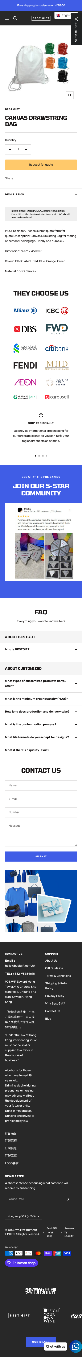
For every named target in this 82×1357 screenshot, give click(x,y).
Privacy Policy (54, 996)
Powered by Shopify (70, 1232)
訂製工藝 (11, 1156)
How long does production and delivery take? (37, 711)
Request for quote (41, 164)
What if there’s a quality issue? (27, 750)
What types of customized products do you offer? (35, 683)
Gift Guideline (54, 968)
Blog (48, 1018)
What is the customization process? (30, 724)
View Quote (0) (76, 29)
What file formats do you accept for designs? (37, 737)
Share (9, 178)
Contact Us (52, 1011)
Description (14, 194)
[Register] (67, 1199)
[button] (66, 15)
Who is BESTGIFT (17, 649)
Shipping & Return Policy (57, 986)
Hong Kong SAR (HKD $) (22, 1216)
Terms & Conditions (58, 976)
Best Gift (12, 109)
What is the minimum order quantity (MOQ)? (36, 699)
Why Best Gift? (55, 1003)
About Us (51, 960)
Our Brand (41, 1341)
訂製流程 (11, 1140)
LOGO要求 (12, 1163)
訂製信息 (11, 1148)
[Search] (15, 18)
